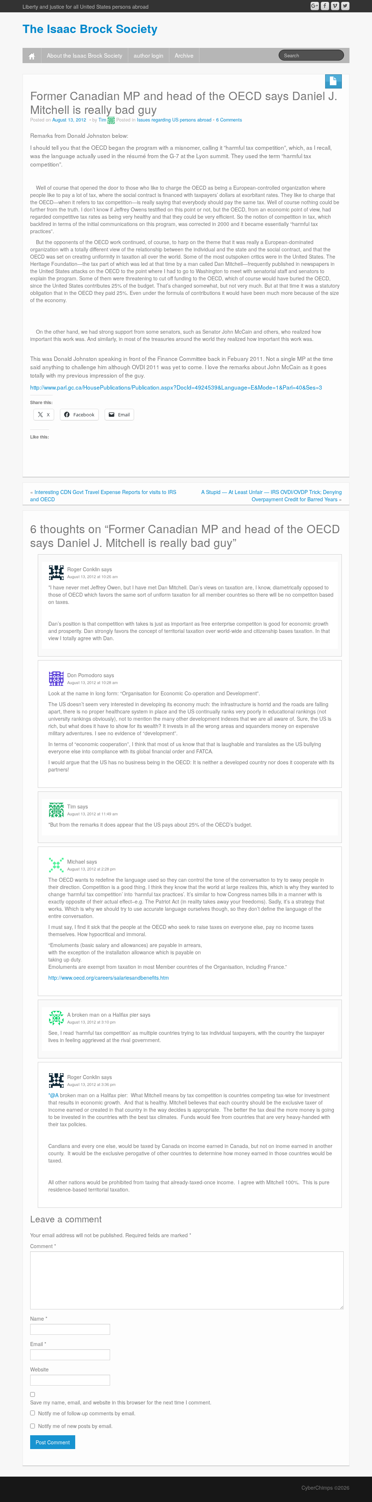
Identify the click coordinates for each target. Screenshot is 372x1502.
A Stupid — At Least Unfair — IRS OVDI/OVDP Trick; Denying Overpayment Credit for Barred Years (271, 495)
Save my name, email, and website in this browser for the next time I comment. (120, 1402)
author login (148, 55)
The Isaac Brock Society (90, 28)
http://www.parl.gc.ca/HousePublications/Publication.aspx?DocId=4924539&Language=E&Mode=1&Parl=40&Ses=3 (176, 387)
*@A (53, 1095)
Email (38, 1343)
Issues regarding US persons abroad (174, 119)
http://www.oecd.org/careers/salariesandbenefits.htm (108, 977)
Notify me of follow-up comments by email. (87, 1413)
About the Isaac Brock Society (84, 55)
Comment (43, 1246)
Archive (184, 55)
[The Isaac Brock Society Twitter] (345, 6)
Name (38, 1318)
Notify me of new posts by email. (75, 1425)
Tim (102, 119)
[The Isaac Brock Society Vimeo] (335, 6)
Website (39, 1369)
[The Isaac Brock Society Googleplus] (315, 6)
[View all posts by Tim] (111, 119)
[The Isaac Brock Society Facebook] (325, 6)
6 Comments (229, 119)
